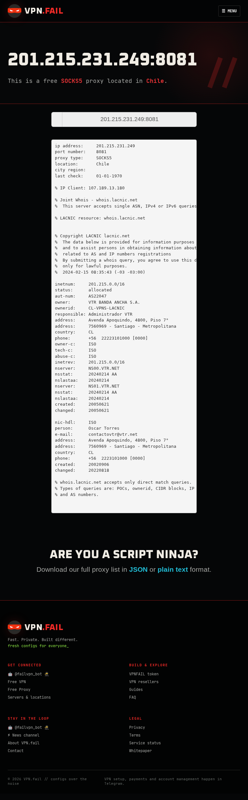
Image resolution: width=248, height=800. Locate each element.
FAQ (132, 697)
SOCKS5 (71, 81)
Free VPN (17, 681)
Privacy (137, 727)
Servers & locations (29, 697)
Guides (136, 689)
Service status (145, 743)
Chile (155, 81)
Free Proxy (19, 689)
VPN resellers (144, 681)
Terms (134, 735)
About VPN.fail (23, 743)
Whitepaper (140, 750)
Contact (16, 750)
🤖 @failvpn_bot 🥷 (28, 674)
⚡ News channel (23, 735)
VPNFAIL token (144, 674)
